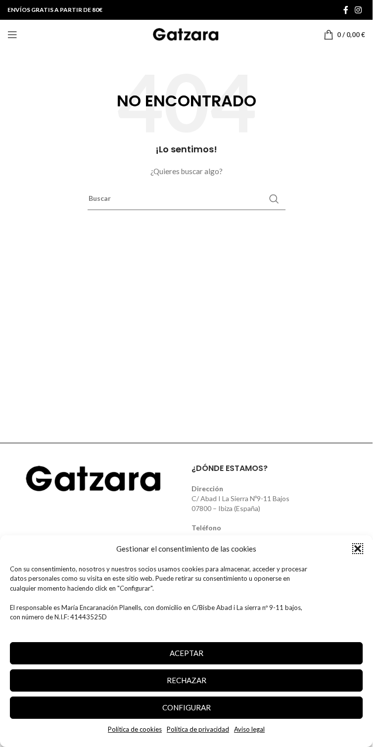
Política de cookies (135, 729)
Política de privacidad (198, 729)
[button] (358, 549)
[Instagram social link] (358, 9)
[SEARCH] (274, 198)
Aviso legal (249, 729)
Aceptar (186, 653)
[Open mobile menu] (12, 35)
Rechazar (186, 680)
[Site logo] (186, 34)
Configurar (186, 707)
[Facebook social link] (346, 9)
